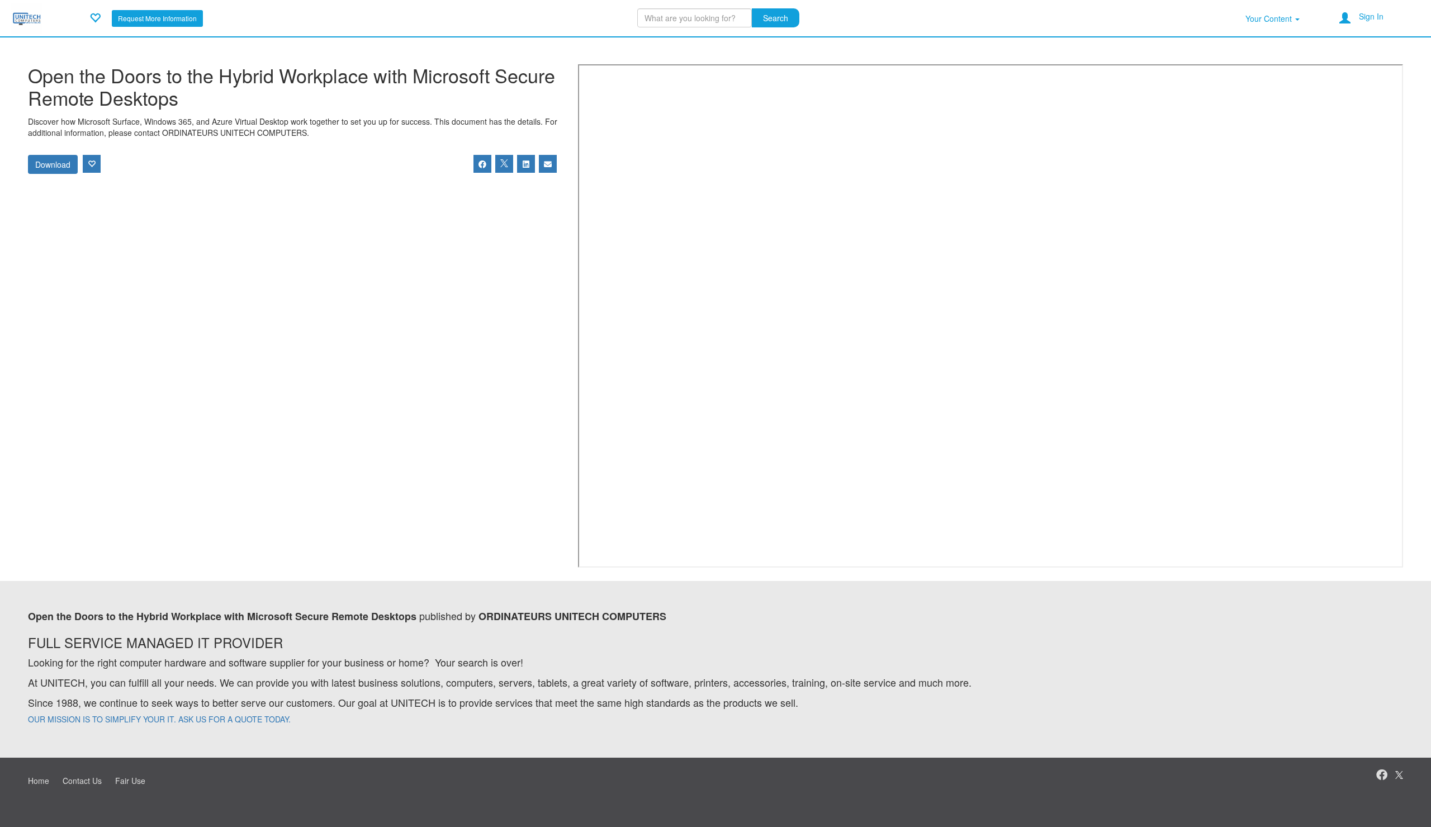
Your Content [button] (1269, 18)
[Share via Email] (548, 163)
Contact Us (82, 780)
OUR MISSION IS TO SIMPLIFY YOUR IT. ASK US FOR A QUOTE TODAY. (159, 719)
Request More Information (157, 18)
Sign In (1371, 16)
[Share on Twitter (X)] (504, 163)
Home (38, 780)
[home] (26, 16)
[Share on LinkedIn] (526, 163)
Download (52, 164)
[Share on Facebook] (482, 163)
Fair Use (130, 780)
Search (775, 17)
